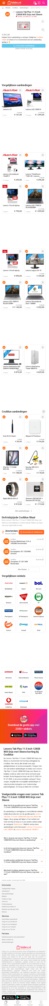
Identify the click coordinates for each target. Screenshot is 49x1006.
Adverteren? (6, 891)
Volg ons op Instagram (9, 924)
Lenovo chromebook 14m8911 (27, 830)
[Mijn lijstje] (39, 3)
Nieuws (4, 912)
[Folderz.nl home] (14, 3)
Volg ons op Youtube (9, 927)
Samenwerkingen (7, 942)
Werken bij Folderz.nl (9, 907)
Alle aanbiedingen (8, 894)
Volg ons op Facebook (9, 921)
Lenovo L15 (31, 827)
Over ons (5, 901)
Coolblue (15, 8)
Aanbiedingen (24, 8)
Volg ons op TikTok (8, 929)
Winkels (7, 8)
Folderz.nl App (6, 899)
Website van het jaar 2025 (10, 909)
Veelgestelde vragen (8, 888)
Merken (4, 896)
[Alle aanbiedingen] (43, 411)
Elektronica (18, 824)
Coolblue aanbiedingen (14, 411)
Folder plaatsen (7, 904)
